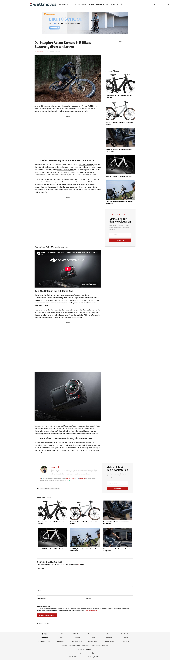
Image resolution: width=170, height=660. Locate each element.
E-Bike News (77, 634)
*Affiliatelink (105, 645)
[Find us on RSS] (168, 4)
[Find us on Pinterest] (161, 4)
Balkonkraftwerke (93, 641)
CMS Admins (97, 657)
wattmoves (80, 657)
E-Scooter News (93, 634)
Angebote (100, 4)
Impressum (64, 645)
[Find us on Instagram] (158, 4)
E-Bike (72, 4)
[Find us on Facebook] (151, 4)
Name (39, 590)
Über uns (98, 645)
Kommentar (41, 568)
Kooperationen (85, 645)
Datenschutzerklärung (44, 606)
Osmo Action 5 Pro (85, 164)
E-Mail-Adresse (42, 598)
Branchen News (125, 634)
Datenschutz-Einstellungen (85, 649)
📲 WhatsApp (81, 478)
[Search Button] (121, 4)
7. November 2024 (49, 51)
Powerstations (109, 641)
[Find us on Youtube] (164, 4)
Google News (70, 478)
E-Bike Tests (60, 641)
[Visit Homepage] (43, 4)
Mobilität (45, 38)
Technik (109, 634)
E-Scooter (82, 4)
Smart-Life (110, 4)
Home (36, 38)
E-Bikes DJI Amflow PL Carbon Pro (72, 167)
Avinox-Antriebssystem (65, 170)
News (64, 4)
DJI (79, 450)
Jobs (92, 645)
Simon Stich (40, 51)
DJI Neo (91, 445)
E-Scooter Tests (77, 641)
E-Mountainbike (55, 488)
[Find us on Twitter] (154, 4)
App (42, 488)
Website (88, 598)
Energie (91, 4)
